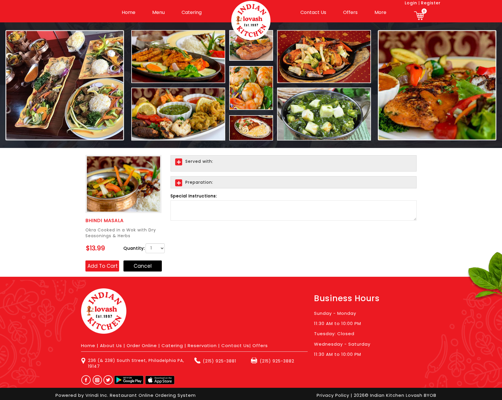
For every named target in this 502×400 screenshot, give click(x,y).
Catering (192, 12)
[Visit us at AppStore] (159, 380)
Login (411, 3)
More (380, 12)
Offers (350, 12)
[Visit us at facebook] (84, 380)
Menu (158, 12)
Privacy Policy (334, 395)
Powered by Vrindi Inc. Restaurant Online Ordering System (125, 395)
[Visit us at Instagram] (98, 380)
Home (128, 12)
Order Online (142, 345)
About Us (111, 345)
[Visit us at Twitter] (108, 380)
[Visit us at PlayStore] (128, 380)
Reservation (202, 345)
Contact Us (313, 12)
